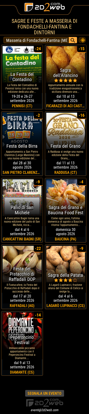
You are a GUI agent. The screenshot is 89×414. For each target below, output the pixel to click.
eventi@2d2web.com (44, 410)
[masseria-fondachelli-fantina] (82, 39)
